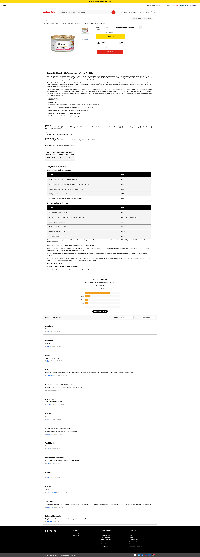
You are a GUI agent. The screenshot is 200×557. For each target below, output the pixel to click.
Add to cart (110, 51)
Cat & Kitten (50, 23)
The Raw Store (193, 5)
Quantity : (99, 47)
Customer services (133, 539)
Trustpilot (4, 5)
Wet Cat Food (66, 23)
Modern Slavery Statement (135, 546)
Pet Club (176, 5)
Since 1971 (132, 537)
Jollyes (56, 555)
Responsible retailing (106, 535)
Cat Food (58, 23)
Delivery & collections (106, 533)
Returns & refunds (105, 537)
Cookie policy (104, 541)
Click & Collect (138, 18)
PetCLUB (103, 544)
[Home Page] (49, 12)
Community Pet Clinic (183, 5)
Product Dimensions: (52, 98)
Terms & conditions (106, 539)
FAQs (130, 535)
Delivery (149, 18)
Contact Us (132, 544)
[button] (143, 12)
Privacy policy (104, 546)
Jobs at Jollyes (132, 533)
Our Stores (76, 535)
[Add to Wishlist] (140, 27)
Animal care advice (134, 541)
